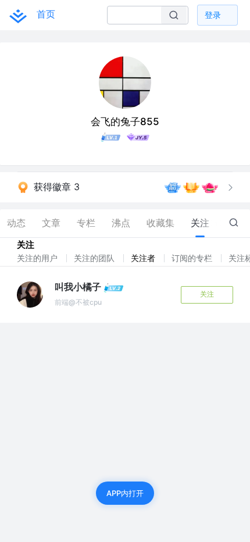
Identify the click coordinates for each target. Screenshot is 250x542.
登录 (213, 15)
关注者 (144, 258)
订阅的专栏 (193, 258)
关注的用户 (38, 258)
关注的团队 (95, 258)
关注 (207, 294)
